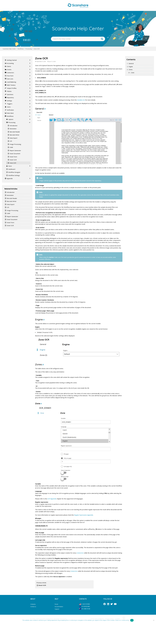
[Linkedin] (108, 604)
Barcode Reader (15, 132)
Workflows (21, 49)
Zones (131, 69)
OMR (11, 147)
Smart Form (13, 157)
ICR (11, 141)
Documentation (59, 606)
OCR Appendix (51, 499)
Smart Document (15, 153)
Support (57, 609)
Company (33, 604)
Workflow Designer (14, 172)
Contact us (33, 606)
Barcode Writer (14, 135)
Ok (132, 620)
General (131, 63)
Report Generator (15, 150)
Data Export (13, 138)
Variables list (81, 100)
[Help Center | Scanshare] (78, 5)
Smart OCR (42, 585)
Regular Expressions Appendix (83, 515)
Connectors (80, 553)
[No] (154, 620)
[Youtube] (115, 604)
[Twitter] (111, 604)
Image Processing (15, 144)
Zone (132, 72)
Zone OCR (37, 49)
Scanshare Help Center (9, 49)
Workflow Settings (14, 175)
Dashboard (11, 169)
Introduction (13, 125)
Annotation (13, 129)
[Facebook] (104, 604)
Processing (29, 49)
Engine (131, 66)
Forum (56, 604)
